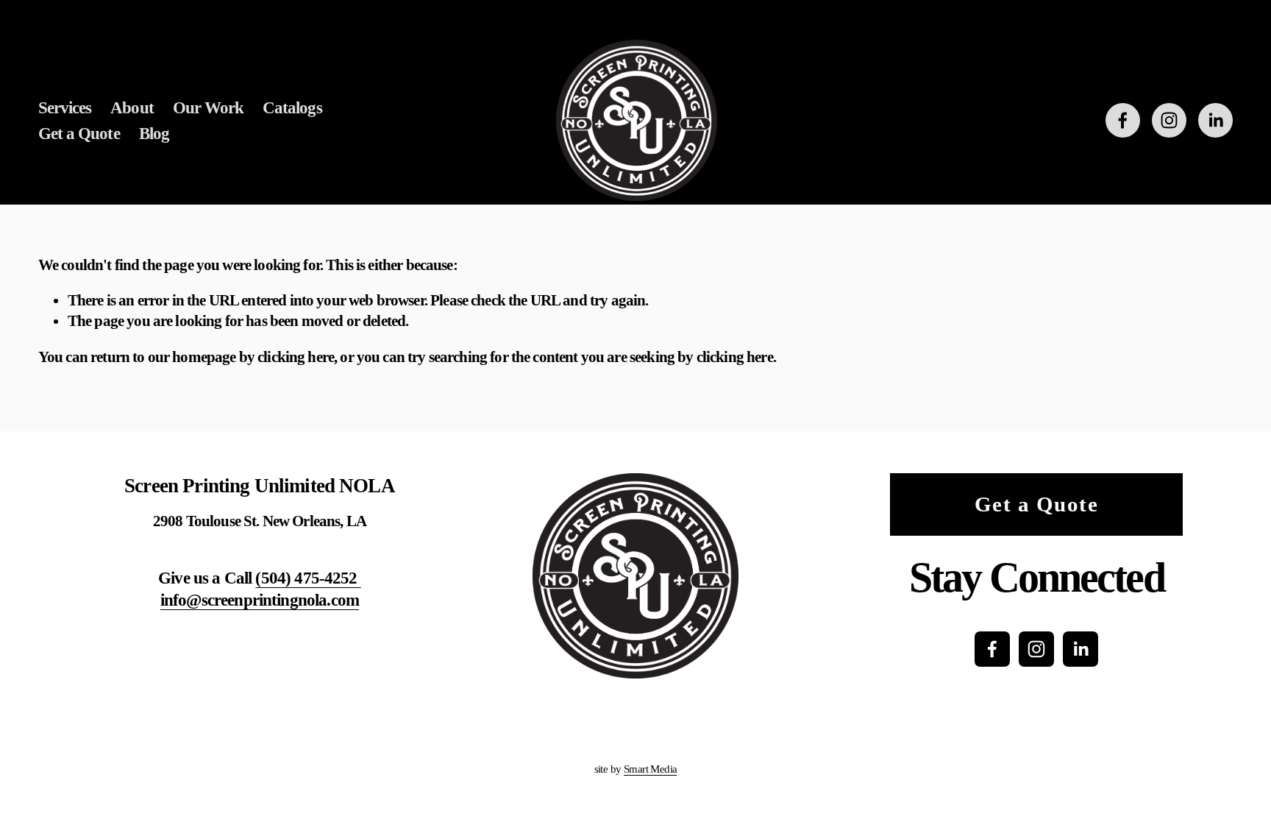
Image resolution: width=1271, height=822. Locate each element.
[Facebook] (1123, 120)
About (131, 107)
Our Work (208, 107)
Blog (154, 133)
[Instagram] (1169, 120)
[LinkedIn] (1215, 120)
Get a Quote (79, 133)
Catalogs (292, 107)
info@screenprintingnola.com (259, 599)
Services (65, 107)
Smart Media (650, 769)
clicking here (295, 357)
